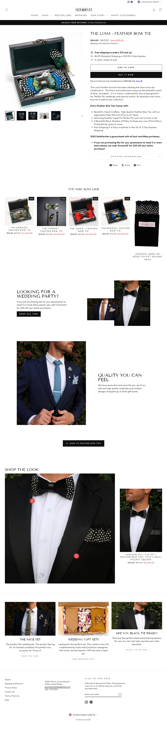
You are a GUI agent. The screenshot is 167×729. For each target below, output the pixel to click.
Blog (7, 700)
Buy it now (126, 75)
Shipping (94, 43)
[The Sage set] (30, 619)
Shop (46, 15)
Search (8, 679)
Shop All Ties (28, 314)
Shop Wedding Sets (83, 659)
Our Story (98, 15)
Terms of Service (12, 696)
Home (34, 15)
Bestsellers (63, 15)
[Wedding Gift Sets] (83, 619)
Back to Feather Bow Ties (85, 443)
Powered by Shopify (83, 720)
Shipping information (126, 156)
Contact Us (10, 692)
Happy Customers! (123, 15)
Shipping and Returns (14, 683)
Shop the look (30, 656)
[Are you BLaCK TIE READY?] (136, 615)
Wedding (81, 15)
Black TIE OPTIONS (137, 650)
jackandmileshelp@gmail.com (57, 687)
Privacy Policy (11, 687)
